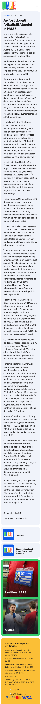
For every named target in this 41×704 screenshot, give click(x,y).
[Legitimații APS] (20, 579)
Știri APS (6, 15)
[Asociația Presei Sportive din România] (9, 5)
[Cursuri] (20, 616)
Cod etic (20, 534)
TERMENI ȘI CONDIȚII (14, 680)
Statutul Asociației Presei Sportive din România (20, 550)
